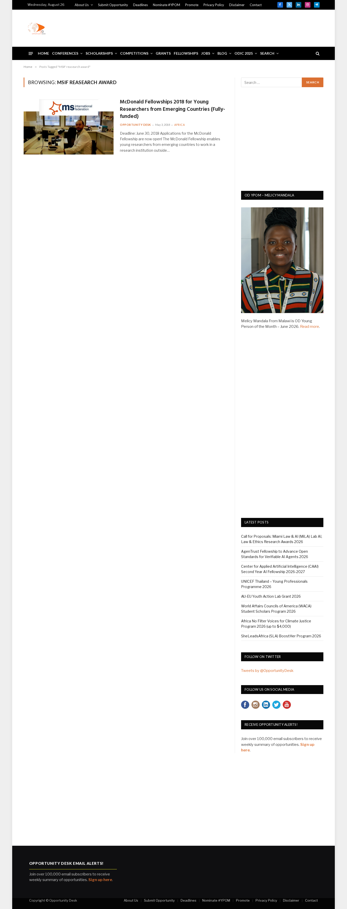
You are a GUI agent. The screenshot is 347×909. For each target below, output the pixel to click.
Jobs (205, 53)
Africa (179, 124)
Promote (191, 5)
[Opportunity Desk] (36, 28)
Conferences (65, 53)
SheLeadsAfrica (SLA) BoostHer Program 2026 (281, 636)
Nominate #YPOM (166, 5)
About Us (82, 5)
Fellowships (186, 53)
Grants (163, 53)
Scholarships (99, 53)
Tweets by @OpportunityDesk (267, 670)
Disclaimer (237, 5)
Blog (222, 53)
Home (43, 53)
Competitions (134, 53)
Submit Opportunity (113, 5)
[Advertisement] (227, 27)
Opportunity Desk (135, 124)
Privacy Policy (213, 5)
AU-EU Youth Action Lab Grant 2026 (271, 596)
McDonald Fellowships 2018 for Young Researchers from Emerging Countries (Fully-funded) (172, 109)
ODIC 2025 (243, 53)
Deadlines (140, 5)
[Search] (317, 53)
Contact (256, 5)
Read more (309, 326)
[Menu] (31, 53)
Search (267, 53)
